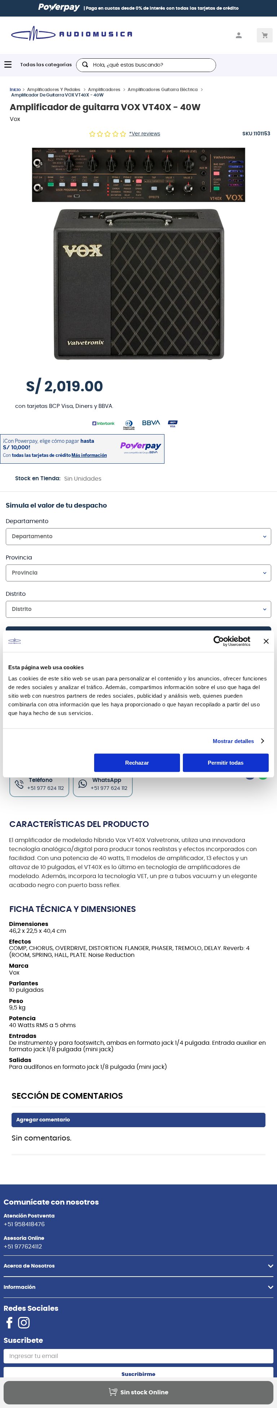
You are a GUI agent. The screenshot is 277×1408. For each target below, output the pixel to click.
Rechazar (137, 763)
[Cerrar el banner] (266, 641)
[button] (138, 252)
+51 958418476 (24, 1224)
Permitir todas (225, 763)
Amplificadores (104, 89)
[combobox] (146, 65)
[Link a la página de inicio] (15, 89)
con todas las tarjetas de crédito (180, 8)
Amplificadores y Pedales (53, 89)
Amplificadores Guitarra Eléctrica (162, 89)
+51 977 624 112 (109, 788)
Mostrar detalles (233, 741)
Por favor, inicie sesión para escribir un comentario (138, 1120)
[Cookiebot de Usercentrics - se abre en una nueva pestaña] (218, 641)
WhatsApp (106, 780)
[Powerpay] (59, 8)
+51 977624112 (23, 1247)
